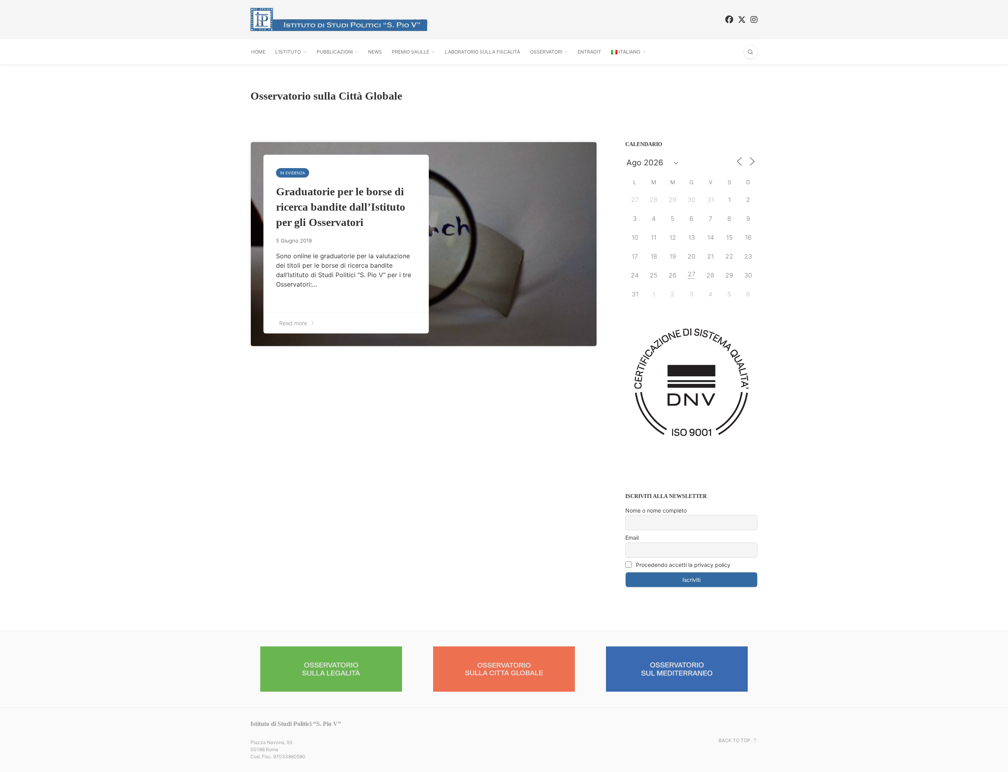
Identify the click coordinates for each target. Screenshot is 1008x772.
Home (258, 52)
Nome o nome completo (656, 510)
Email (632, 537)
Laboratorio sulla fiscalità (482, 52)
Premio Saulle (410, 52)
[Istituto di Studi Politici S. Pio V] (339, 19)
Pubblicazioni (335, 52)
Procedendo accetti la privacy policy (682, 564)
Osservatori (546, 52)
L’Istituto (288, 52)
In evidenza (292, 172)
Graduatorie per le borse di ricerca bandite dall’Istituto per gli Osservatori (340, 206)
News (375, 52)
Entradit (589, 52)
